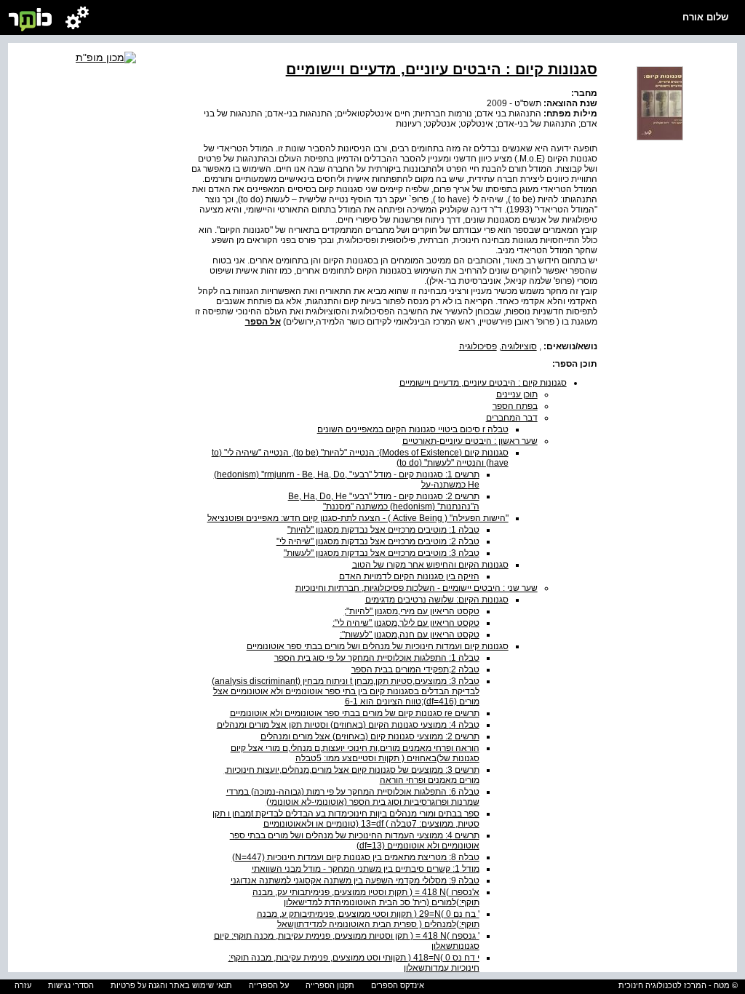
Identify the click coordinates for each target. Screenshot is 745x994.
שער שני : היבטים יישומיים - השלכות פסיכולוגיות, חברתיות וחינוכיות (416, 588)
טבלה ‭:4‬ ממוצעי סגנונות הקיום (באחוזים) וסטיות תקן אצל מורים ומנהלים (348, 725)
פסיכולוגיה (478, 346)
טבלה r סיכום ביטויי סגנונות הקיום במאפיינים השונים (413, 429)
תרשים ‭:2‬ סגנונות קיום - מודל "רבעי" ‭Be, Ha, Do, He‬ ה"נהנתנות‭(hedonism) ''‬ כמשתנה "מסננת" (383, 501)
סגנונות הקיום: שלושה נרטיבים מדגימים (437, 600)
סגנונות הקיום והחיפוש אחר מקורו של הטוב (430, 565)
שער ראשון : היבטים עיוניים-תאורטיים (470, 441)
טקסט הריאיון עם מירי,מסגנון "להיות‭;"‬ (411, 611)
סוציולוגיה (519, 346)
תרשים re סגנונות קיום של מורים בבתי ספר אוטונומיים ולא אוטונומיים (354, 713)
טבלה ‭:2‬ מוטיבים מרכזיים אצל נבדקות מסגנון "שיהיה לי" (377, 541)
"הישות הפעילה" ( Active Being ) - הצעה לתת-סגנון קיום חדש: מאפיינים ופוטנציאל (358, 518)
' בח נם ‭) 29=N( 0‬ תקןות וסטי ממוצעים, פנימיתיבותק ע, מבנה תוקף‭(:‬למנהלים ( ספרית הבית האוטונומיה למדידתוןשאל (368, 919)
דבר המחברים (512, 418)
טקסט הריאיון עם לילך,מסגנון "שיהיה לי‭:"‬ (405, 623)
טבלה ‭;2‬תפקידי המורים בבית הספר (415, 669)
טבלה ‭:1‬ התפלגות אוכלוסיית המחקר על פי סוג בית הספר (376, 658)
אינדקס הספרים (397, 985)
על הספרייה (269, 985)
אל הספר (263, 322)
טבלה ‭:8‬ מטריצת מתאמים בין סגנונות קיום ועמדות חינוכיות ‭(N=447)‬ (355, 857)
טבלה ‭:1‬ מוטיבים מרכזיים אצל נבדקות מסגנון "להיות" (383, 530)
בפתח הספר (515, 406)
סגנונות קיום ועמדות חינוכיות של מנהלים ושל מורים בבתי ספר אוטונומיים (378, 646)
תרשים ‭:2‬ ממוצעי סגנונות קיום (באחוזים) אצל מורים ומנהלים (369, 736)
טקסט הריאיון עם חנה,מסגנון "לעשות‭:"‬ (409, 634)
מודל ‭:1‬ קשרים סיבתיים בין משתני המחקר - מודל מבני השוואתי (365, 869)
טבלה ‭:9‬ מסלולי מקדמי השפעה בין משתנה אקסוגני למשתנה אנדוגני (355, 880)
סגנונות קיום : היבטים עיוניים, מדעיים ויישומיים (483, 383)
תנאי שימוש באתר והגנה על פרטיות (171, 985)
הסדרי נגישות (71, 985)
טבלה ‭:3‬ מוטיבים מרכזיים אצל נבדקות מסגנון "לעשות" (381, 553)
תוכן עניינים (517, 394)
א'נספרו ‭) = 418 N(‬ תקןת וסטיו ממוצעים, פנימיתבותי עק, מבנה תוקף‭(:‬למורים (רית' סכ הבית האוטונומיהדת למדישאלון (365, 897)
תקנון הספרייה (330, 985)
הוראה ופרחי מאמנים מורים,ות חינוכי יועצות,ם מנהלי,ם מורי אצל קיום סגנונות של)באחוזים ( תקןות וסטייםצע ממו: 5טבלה (355, 753)
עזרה (23, 985)
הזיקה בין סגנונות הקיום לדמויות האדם (409, 576)
